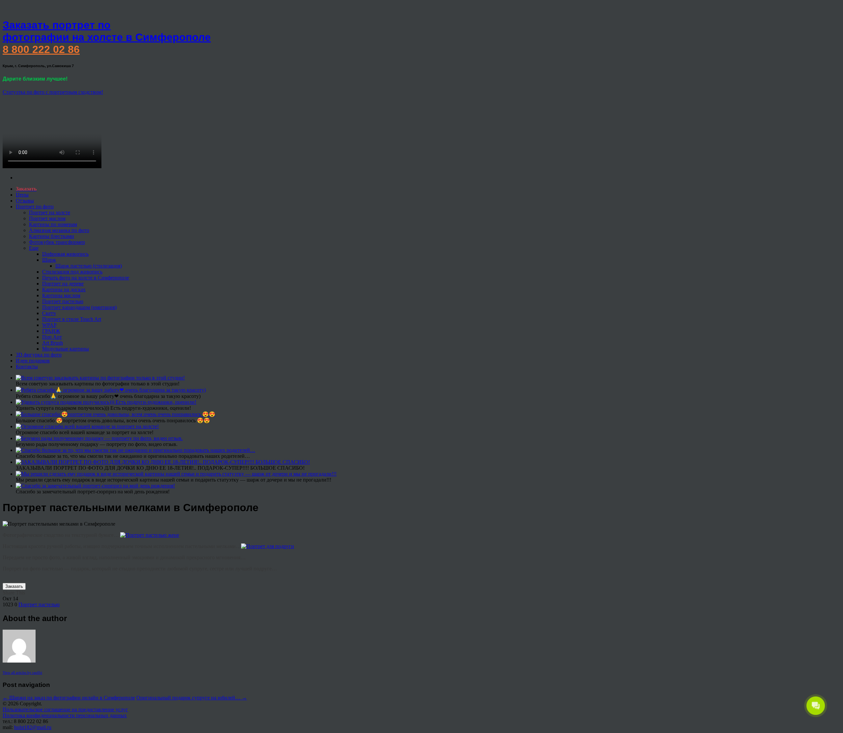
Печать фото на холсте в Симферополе (85, 277)
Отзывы (25, 200)
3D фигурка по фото (39, 354)
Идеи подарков (33, 360)
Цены (22, 194)
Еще (34, 248)
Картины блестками (51, 236)
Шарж (49, 260)
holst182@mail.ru (32, 727)
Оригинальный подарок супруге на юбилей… (191, 697)
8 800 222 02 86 (41, 49)
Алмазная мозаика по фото (59, 230)
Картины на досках (64, 289)
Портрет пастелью (62, 301)
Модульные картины (65, 349)
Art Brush (52, 343)
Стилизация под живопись (72, 272)
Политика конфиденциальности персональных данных (65, 715)
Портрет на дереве (63, 283)
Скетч (49, 313)
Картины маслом (61, 295)
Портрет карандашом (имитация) (79, 307)
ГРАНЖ (51, 331)
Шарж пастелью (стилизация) (88, 266)
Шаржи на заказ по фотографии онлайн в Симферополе (69, 697)
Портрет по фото (35, 206)
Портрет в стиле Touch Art (71, 319)
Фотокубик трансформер (57, 242)
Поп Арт (52, 337)
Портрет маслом (47, 218)
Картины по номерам (53, 224)
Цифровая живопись (65, 254)
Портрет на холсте (49, 212)
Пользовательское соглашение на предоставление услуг (65, 709)
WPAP (49, 325)
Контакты (27, 366)
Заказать (14, 586)
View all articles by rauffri (22, 672)
